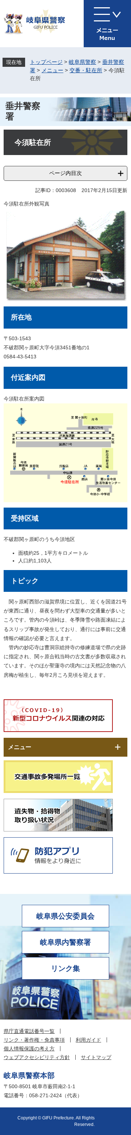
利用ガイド (88, 1040)
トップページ (46, 62)
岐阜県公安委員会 (65, 916)
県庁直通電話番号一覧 (29, 1031)
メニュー (52, 70)
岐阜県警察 (82, 62)
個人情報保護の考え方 (29, 1048)
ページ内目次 (65, 173)
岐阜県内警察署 (65, 942)
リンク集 (65, 968)
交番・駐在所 (86, 70)
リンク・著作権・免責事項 (34, 1040)
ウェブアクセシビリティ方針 (37, 1057)
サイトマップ (96, 1057)
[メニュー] (107, 23)
